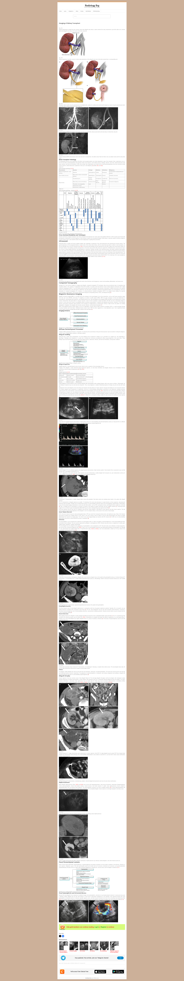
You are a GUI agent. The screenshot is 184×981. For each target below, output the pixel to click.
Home (60, 11)
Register (103, 927)
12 (110, 787)
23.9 (74, 474)
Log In (65, 11)
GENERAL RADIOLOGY (75, 963)
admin (68, 963)
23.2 (102, 165)
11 (111, 682)
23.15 (77, 784)
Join (120, 958)
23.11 (97, 528)
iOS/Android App (96, 11)
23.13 (81, 682)
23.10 (80, 527)
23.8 (82, 395)
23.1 (98, 165)
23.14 (86, 682)
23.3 (83, 369)
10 (109, 682)
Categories (71, 11)
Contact (81, 11)
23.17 (60, 899)
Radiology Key (92, 5)
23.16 (81, 784)
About (77, 11)
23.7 (102, 390)
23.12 (84, 617)
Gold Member (88, 11)
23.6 (81, 246)
